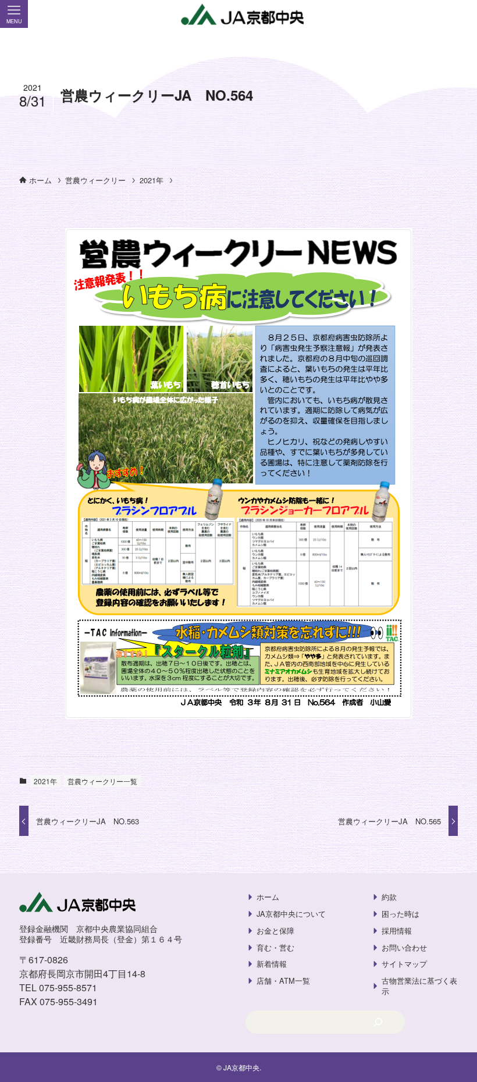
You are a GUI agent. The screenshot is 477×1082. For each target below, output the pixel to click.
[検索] (377, 1022)
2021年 (45, 781)
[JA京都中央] (238, 15)
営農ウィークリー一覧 (102, 781)
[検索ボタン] (463, 14)
